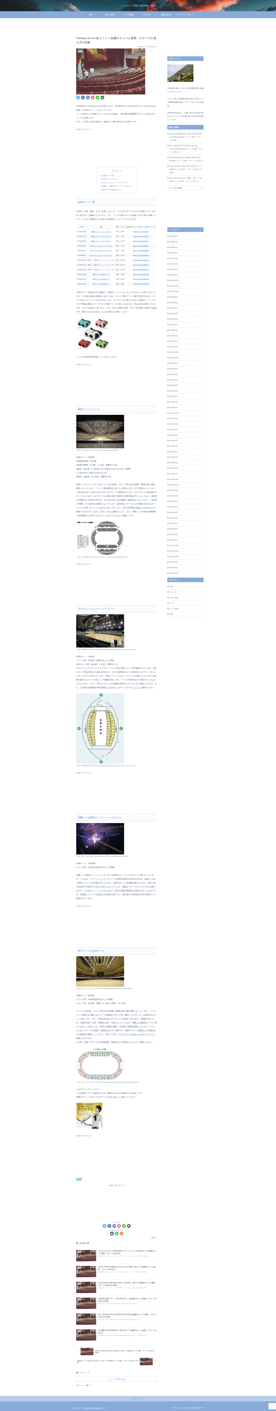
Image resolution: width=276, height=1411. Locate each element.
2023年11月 (174, 418)
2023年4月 (174, 457)
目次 (113, 171)
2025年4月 (174, 325)
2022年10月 (174, 490)
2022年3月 (174, 529)
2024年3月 (174, 396)
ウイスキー (174, 592)
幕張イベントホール (110, 179)
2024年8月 (174, 369)
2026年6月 (174, 247)
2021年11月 (174, 551)
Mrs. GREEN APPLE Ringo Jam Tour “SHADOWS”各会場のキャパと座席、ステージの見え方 (186, 149)
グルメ (172, 603)
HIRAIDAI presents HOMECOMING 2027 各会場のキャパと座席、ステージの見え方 (186, 159)
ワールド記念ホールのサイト (135, 1034)
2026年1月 (174, 275)
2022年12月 (174, 479)
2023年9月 (174, 429)
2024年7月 (174, 374)
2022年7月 (174, 507)
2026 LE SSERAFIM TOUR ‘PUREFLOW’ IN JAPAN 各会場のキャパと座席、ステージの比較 (186, 137)
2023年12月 (174, 413)
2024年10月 (174, 358)
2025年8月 (174, 302)
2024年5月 (174, 385)
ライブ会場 (174, 609)
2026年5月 (174, 253)
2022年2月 (174, 534)
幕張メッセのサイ (144, 508)
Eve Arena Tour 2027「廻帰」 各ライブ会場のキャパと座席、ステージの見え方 (186, 179)
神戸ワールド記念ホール (111, 190)
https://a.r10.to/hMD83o (141, 246)
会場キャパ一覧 (108, 175)
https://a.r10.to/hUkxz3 (141, 232)
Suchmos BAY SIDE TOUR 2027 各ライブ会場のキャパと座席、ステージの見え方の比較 (186, 169)
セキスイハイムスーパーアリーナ (115, 182)
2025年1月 (174, 341)
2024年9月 (174, 363)
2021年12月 (174, 545)
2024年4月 (174, 391)
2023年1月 (174, 474)
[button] (201, 188)
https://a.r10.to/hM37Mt (141, 274)
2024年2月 (174, 402)
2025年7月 (174, 308)
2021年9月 (174, 562)
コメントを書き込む (116, 1379)
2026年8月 (174, 236)
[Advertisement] (116, 27)
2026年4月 (174, 258)
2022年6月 (174, 512)
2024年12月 (174, 347)
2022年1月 (174, 540)
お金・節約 (174, 597)
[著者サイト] (112, 1233)
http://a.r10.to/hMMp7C (141, 260)
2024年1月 (174, 407)
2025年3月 (174, 330)
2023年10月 (174, 424)
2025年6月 (174, 314)
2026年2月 (174, 269)
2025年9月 (174, 297)
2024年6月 (174, 380)
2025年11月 (174, 286)
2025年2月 (174, 336)
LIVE (79, 1179)
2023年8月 (174, 435)
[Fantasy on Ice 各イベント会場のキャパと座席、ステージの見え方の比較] (88, 97)
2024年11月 (174, 352)
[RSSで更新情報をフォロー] (121, 1233)
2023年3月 (174, 463)
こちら (116, 515)
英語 (171, 614)
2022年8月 (174, 501)
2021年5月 (174, 573)
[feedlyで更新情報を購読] (117, 1233)
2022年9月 (174, 496)
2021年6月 (174, 568)
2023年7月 (174, 440)
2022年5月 (174, 518)
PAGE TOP (139, 1399)
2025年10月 (174, 291)
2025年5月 (174, 319)
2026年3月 (174, 264)
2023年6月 (174, 446)
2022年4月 (174, 523)
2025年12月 (174, 280)
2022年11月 (174, 485)
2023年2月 (174, 468)
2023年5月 (174, 452)
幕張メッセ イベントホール (101, 232)
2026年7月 (174, 242)
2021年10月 (174, 557)
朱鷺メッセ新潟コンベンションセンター (117, 186)
